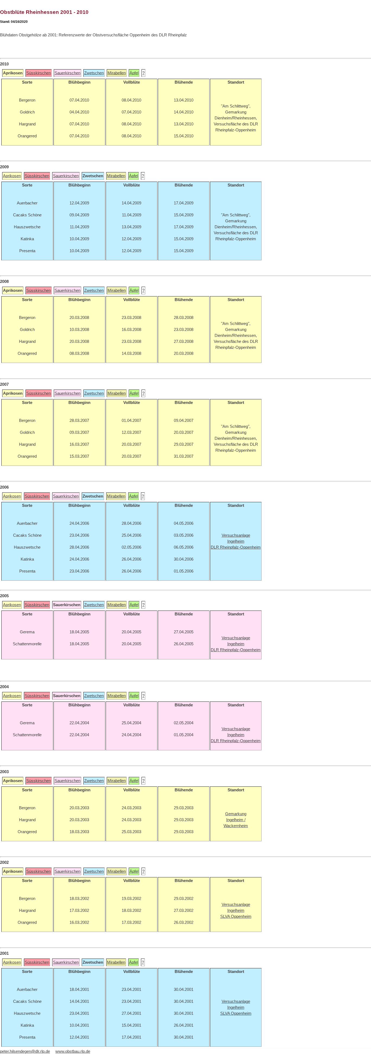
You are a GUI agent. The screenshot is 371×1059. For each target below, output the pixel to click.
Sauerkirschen (67, 73)
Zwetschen (94, 73)
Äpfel (134, 73)
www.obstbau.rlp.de (72, 1051)
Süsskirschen (38, 73)
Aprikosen (12, 176)
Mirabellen (117, 73)
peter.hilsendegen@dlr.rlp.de (25, 1051)
